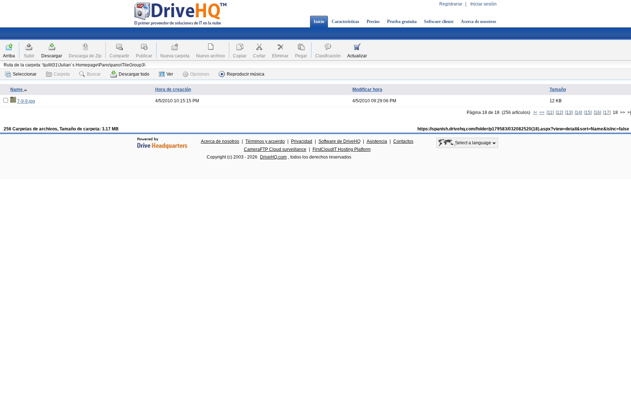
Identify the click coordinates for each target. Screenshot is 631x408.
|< (535, 112)
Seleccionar (25, 74)
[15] (588, 112)
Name (17, 89)
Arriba (9, 55)
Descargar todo (134, 74)
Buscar (94, 74)
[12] (559, 112)
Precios (373, 21)
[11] (550, 112)
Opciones (199, 74)
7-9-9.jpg (26, 101)
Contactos (403, 141)
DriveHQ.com (273, 157)
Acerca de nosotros (478, 21)
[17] (607, 112)
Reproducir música (245, 74)
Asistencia (377, 141)
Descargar (51, 55)
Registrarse (450, 4)
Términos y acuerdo (265, 141)
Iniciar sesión (483, 4)
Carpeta (62, 74)
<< (541, 112)
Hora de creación (173, 89)
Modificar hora (367, 89)
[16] (597, 112)
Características (345, 21)
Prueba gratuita (402, 21)
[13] (569, 112)
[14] (578, 112)
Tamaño (558, 89)
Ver (170, 74)
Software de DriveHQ (339, 141)
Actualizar (357, 55)
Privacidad (301, 141)
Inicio (319, 21)
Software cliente (439, 21)
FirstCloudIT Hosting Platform (342, 149)
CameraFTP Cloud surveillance (275, 149)
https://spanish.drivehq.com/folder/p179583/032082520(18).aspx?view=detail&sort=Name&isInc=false (523, 128)
